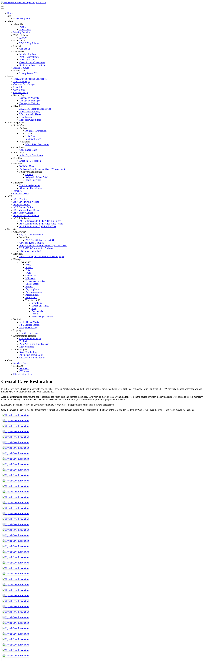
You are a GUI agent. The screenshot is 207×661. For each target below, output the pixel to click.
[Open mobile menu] (2, 6)
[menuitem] (10, 13)
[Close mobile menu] (2, 8)
